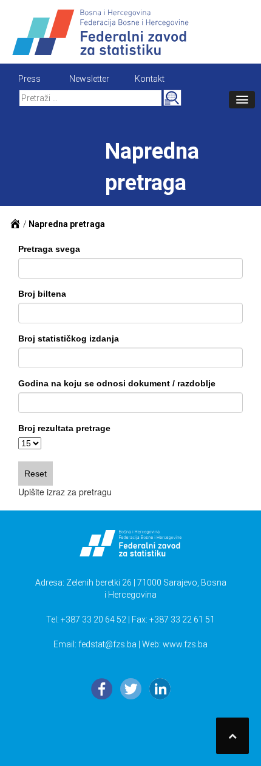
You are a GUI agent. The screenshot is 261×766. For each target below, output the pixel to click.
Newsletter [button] (89, 79)
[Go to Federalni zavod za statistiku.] (15, 224)
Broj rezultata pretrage (64, 428)
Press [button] (29, 79)
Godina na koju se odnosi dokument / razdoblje (116, 383)
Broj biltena (42, 294)
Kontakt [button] (149, 79)
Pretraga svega (49, 249)
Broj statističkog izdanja (68, 338)
